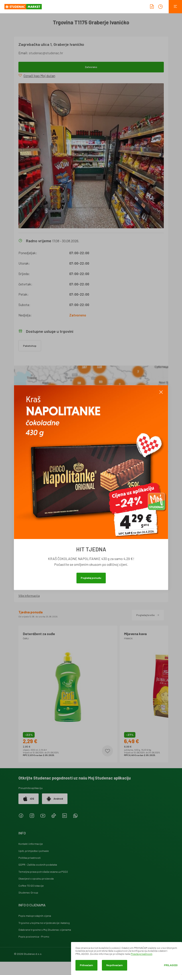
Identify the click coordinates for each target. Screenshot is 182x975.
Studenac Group (28, 892)
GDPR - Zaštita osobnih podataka (37, 864)
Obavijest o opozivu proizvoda (36, 878)
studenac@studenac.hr (46, 53)
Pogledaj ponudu (91, 577)
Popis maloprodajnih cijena (34, 915)
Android (58, 798)
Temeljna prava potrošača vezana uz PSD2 (43, 871)
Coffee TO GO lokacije (31, 885)
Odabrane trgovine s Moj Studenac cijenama (44, 929)
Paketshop (29, 345)
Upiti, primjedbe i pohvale (33, 850)
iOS (32, 798)
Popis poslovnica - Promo (33, 936)
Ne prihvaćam (114, 965)
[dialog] (126, 958)
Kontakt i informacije (30, 843)
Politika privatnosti (29, 857)
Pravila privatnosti (141, 953)
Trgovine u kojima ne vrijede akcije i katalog (44, 922)
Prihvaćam (86, 965)
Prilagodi (171, 965)
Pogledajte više (145, 614)
